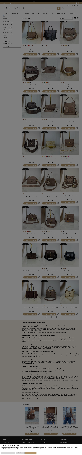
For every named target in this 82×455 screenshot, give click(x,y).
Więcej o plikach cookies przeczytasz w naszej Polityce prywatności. (13, 449)
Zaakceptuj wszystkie (30, 452)
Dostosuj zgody (20, 452)
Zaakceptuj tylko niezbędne (8, 452)
